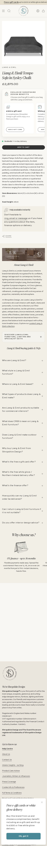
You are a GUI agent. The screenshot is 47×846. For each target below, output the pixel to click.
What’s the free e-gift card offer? (19, 462)
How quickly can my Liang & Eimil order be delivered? (19, 497)
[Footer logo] (9, 673)
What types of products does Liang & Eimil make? (21, 396)
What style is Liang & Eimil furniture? (16, 372)
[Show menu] (3, 10)
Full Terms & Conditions (12, 793)
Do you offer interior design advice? (20, 523)
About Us (6, 754)
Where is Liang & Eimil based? (17, 384)
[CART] (43, 11)
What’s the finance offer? (15, 486)
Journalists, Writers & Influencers (16, 776)
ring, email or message (15, 218)
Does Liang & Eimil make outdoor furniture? (19, 436)
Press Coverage (9, 782)
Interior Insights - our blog (12, 765)
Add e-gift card (15, 129)
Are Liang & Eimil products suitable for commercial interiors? (20, 409)
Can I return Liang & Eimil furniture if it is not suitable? (21, 511)
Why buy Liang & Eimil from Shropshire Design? (16, 450)
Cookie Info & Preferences (13, 787)
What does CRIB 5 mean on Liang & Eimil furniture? (20, 423)
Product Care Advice (11, 771)
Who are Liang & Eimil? (14, 360)
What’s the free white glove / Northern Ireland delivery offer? (18, 474)
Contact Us (7, 760)
